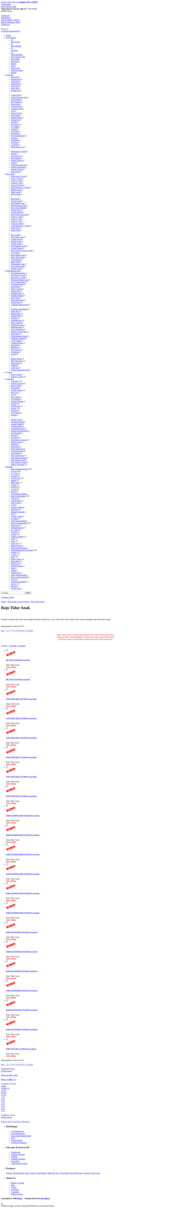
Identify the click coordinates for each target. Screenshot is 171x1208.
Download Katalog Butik (21, 1136)
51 (11, 1122)
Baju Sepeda (16, 102)
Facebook (15, 1190)
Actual (13, 489)
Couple (9, 372)
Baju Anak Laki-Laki (19, 214)
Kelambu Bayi (17, 320)
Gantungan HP (17, 451)
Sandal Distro (16, 118)
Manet (13, 480)
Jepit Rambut (16, 433)
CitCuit (14, 471)
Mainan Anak (16, 442)
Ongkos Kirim (16, 1140)
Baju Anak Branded (19, 523)
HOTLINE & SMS (8, 7)
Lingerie (14, 50)
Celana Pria (15, 95)
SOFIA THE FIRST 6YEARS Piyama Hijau (21, 699)
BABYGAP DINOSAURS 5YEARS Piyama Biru (23, 854)
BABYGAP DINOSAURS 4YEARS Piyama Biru (23, 874)
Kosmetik (15, 388)
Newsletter (15, 1161)
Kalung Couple (17, 377)
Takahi (13, 570)
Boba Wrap (15, 561)
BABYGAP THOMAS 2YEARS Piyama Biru (21, 1029)
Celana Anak (16, 201)
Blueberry (15, 347)
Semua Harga (6, 1071)
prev (3, 630)
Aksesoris (10, 379)
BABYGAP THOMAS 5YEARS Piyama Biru (21, 971)
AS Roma (15, 131)
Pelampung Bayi (17, 325)
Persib (13, 163)
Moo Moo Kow (17, 361)
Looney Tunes (16, 516)
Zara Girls (15, 543)
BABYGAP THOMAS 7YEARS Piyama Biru (21, 932)
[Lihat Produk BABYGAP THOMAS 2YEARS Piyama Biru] (7, 1020)
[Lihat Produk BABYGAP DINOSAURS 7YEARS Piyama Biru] (7, 806)
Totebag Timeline (18, 1154)
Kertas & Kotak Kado (19, 431)
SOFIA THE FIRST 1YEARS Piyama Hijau (21, 796)
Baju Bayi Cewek (18, 275)
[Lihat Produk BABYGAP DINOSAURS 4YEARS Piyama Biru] (7, 864)
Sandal (14, 415)
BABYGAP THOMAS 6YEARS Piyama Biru (21, 952)
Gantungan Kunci (18, 428)
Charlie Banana (17, 343)
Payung (14, 435)
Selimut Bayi (16, 316)
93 (23, 1122)
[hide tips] (5, 16)
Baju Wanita (11, 38)
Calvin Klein (16, 501)
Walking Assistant (18, 338)
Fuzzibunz (15, 352)
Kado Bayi (15, 334)
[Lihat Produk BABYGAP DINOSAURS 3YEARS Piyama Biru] (7, 884)
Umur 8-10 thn (17, 185)
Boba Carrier (16, 559)
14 (6, 1122)
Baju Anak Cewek (18, 176)
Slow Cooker (16, 323)
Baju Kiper (15, 172)
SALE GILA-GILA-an (19, 2)
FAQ (13, 1138)
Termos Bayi (16, 302)
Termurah (13, 646)
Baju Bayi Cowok (18, 278)
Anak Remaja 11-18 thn (20, 226)
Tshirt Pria (15, 82)
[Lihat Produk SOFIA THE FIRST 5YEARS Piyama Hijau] (7, 709)
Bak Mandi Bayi (17, 300)
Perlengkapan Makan (19, 309)
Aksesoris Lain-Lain (19, 440)
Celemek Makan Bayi (19, 305)
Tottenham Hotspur (18, 165)
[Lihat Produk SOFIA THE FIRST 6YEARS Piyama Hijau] (7, 689)
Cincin (13, 408)
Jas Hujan (15, 437)
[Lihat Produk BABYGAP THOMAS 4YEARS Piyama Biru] (7, 981)
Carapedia (15, 1192)
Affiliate (14, 1157)
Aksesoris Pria (16, 109)
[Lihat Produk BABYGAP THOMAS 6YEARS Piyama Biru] (7, 942)
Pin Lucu (14, 392)
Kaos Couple (16, 374)
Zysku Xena (16, 478)
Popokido (15, 345)
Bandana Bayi (16, 293)
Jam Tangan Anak (18, 460)
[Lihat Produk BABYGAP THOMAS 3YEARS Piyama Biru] (7, 1000)
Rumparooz (15, 363)
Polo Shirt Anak (17, 237)
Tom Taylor (15, 503)
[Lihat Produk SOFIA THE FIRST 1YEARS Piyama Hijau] (7, 786)
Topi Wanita (16, 413)
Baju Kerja (15, 61)
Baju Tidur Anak (17, 257)
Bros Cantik (16, 386)
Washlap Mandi (17, 296)
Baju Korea (15, 42)
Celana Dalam (16, 212)
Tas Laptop (15, 397)
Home (8, 35)
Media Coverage (17, 1183)
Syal (13, 395)
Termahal (21, 646)
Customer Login (7, 597)
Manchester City (17, 147)
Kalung (9, 1173)
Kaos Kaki (15, 115)
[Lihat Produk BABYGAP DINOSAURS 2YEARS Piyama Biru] (7, 903)
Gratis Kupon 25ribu (19, 1163)
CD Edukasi (16, 260)
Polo (13, 514)
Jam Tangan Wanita (19, 458)
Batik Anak (15, 192)
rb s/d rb (8, 1079)
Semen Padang (17, 160)
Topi (13, 111)
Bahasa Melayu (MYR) (10, 20)
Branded (9, 467)
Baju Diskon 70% (18, 57)
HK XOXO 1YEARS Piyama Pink (18, 679)
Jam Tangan (16, 453)
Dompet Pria (16, 113)
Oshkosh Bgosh (17, 528)
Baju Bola (15, 124)
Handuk (14, 444)
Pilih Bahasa (6, 18)
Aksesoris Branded (18, 582)
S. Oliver (14, 519)
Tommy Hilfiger (17, 507)
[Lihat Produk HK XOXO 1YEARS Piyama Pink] (7, 670)
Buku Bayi (15, 311)
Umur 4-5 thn (16, 181)
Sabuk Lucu (16, 406)
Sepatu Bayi (16, 291)
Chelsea (14, 138)
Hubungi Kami (17, 1194)
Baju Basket (16, 100)
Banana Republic (18, 512)
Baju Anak (10, 174)
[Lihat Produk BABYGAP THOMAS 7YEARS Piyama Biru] (7, 922)
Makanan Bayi (17, 327)
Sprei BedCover (17, 449)
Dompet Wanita (17, 401)
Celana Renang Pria (19, 97)
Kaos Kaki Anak (17, 266)
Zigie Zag (15, 368)
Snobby (14, 552)
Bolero (13, 64)
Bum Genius (16, 350)
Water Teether (16, 289)
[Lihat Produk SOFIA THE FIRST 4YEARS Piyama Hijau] (7, 728)
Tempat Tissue (16, 426)
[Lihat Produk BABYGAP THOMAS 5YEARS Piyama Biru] (7, 961)
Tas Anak (15, 253)
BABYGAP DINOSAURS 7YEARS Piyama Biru (23, 816)
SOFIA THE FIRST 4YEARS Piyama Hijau (21, 738)
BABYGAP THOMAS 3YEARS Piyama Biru (21, 1010)
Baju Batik (15, 59)
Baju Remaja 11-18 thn (20, 187)
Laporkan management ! (10, 31)
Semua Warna (6, 1117)
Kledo (19, 1198)
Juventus (14, 142)
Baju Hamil (64, 1173)
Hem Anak (15, 228)
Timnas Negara (17, 169)
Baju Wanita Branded (19, 469)
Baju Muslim (16, 46)
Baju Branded (18, 1173)
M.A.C (14, 584)
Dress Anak (15, 194)
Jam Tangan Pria (17, 456)
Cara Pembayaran (18, 1134)
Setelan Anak (16, 242)
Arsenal (14, 129)
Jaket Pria (15, 88)
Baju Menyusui (76, 1173)
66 (26, 1122)
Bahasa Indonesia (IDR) (10, 22)
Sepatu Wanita (16, 424)
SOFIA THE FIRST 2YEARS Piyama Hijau (21, 777)
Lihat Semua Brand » (19, 494)
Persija (13, 154)
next (31, 630)
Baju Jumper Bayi (18, 282)
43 (18, 1122)
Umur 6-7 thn (16, 183)
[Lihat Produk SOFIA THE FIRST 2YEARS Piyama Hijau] (7, 767)
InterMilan (15, 140)
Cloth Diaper (16, 341)
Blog (13, 1185)
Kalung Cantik (17, 383)
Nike (13, 539)
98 (4, 1122)
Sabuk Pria (15, 120)
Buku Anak (15, 262)
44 (16, 1122)
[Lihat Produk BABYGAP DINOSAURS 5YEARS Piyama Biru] (7, 845)
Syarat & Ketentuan (19, 1143)
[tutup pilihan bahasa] (5, 25)
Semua (3, 1086)
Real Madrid (16, 158)
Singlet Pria (15, 84)
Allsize (5, 1088)
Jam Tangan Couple (19, 462)
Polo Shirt (15, 86)
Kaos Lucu (15, 68)
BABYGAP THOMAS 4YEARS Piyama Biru (21, 991)
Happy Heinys (17, 359)
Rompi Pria (15, 91)
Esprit (13, 492)
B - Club (14, 474)
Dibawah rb (9, 1075)
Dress (13, 66)
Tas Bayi (14, 318)
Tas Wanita (15, 399)
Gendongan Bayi (18, 284)
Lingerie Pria (16, 106)
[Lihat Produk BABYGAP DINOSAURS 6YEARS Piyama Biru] (7, 825)
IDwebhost (45, 1198)
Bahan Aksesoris (17, 465)
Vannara (14, 476)
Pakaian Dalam (17, 70)
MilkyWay (15, 483)
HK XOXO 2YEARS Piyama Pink (18, 660)
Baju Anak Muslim (18, 208)
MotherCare (16, 573)
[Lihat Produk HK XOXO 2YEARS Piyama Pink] (7, 650)
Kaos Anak (15, 235)
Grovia (14, 354)
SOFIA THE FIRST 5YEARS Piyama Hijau (21, 718)
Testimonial (15, 1152)
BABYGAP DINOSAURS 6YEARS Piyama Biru (23, 835)
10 (21, 630)
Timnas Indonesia (18, 167)
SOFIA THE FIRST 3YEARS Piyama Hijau (21, 757)
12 (25, 630)
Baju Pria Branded (18, 496)
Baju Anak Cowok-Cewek (21, 251)
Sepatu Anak (16, 210)
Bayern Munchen (18, 136)
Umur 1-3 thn (16, 178)
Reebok (14, 586)
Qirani (13, 485)
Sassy (13, 557)
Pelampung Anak (18, 264)
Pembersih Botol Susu (20, 280)
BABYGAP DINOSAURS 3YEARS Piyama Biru (23, 893)
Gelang (14, 404)
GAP (13, 505)
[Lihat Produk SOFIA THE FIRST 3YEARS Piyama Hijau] (7, 747)
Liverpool (15, 145)
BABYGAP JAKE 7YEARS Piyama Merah (21, 1049)
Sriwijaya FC (16, 156)
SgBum (14, 365)
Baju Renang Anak (18, 205)
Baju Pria (9, 75)
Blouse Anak (16, 190)
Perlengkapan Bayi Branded (22, 550)
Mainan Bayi (16, 314)
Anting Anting (16, 390)
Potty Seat (15, 298)
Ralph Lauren (16, 546)
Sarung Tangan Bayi (19, 332)
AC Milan (15, 127)
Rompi (13, 73)
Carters (14, 534)
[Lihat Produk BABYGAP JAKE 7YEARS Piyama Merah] (7, 1039)
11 (23, 630)
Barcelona (15, 133)
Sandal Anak (16, 419)
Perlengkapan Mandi (19, 336)
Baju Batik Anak (17, 203)
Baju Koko (15, 104)
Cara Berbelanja (17, 1131)
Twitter (14, 1187)
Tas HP (14, 122)
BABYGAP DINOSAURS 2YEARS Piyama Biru (23, 913)
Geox (13, 541)
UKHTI (14, 487)
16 (9, 1122)
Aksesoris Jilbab (17, 422)
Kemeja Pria (16, 79)
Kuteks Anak (16, 269)
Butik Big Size (53, 1173)
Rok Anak (15, 199)
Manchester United (18, 151)
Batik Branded (17, 55)
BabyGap (15, 525)
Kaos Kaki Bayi (17, 329)
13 (28, 630)
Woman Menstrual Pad (20, 370)
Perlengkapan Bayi (13, 271)
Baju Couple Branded (19, 577)
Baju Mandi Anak (18, 255)
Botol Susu (15, 287)
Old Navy (15, 510)
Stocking (14, 410)
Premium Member (18, 1159)
